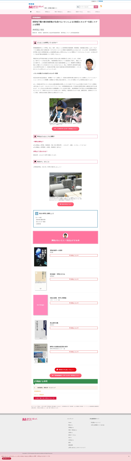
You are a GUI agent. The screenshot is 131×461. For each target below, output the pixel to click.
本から (88, 11)
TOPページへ (7, 458)
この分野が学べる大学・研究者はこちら (66, 128)
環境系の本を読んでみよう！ (67, 369)
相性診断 (70, 445)
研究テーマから (79, 11)
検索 (96, 6)
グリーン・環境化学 (39, 394)
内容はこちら (73, 255)
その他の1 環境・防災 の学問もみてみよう (44, 398)
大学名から (97, 11)
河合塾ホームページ (95, 422)
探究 (69, 442)
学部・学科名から (59, 11)
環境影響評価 (37, 391)
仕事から (69, 11)
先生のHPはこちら (66, 204)
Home (69, 422)
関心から (38, 11)
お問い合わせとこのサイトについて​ (76, 447)
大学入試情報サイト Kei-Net (97, 425)
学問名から (47, 11)
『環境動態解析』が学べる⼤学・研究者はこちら (66, 375)
